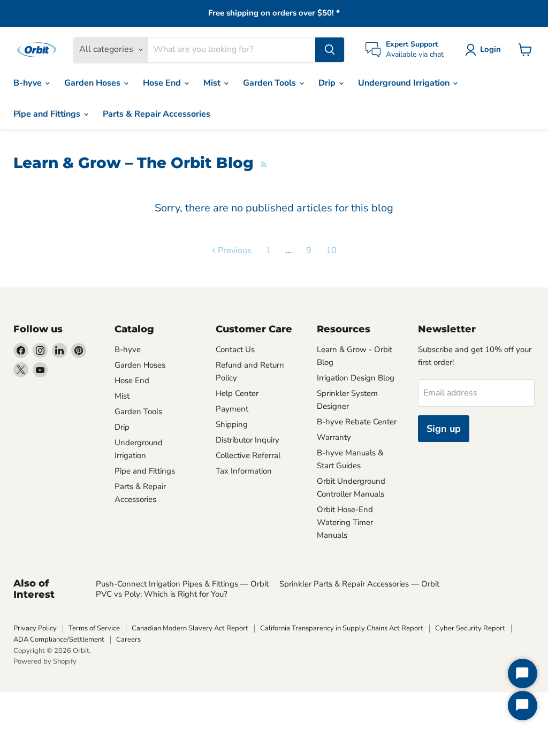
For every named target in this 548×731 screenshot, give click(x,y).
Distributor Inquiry (247, 440)
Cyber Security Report (470, 628)
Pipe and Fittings (47, 114)
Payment (232, 408)
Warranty (334, 437)
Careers (128, 639)
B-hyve (28, 83)
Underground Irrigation (405, 83)
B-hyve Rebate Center (357, 421)
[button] (485, 49)
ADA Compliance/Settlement (58, 639)
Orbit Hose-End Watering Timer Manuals (345, 522)
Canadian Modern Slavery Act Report (190, 628)
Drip (328, 83)
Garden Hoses (93, 83)
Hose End (163, 83)
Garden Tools (270, 83)
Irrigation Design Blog (355, 377)
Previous (234, 250)
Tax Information (244, 471)
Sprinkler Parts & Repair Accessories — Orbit (359, 583)
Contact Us (235, 349)
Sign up (444, 428)
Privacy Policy (35, 628)
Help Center (237, 393)
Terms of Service (94, 628)
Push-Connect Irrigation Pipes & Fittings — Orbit (182, 583)
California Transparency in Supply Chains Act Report (341, 628)
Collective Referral (248, 455)
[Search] (329, 49)
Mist (213, 83)
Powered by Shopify (45, 661)
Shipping (232, 424)
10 (331, 250)
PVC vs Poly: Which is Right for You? (161, 594)
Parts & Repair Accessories (156, 114)
